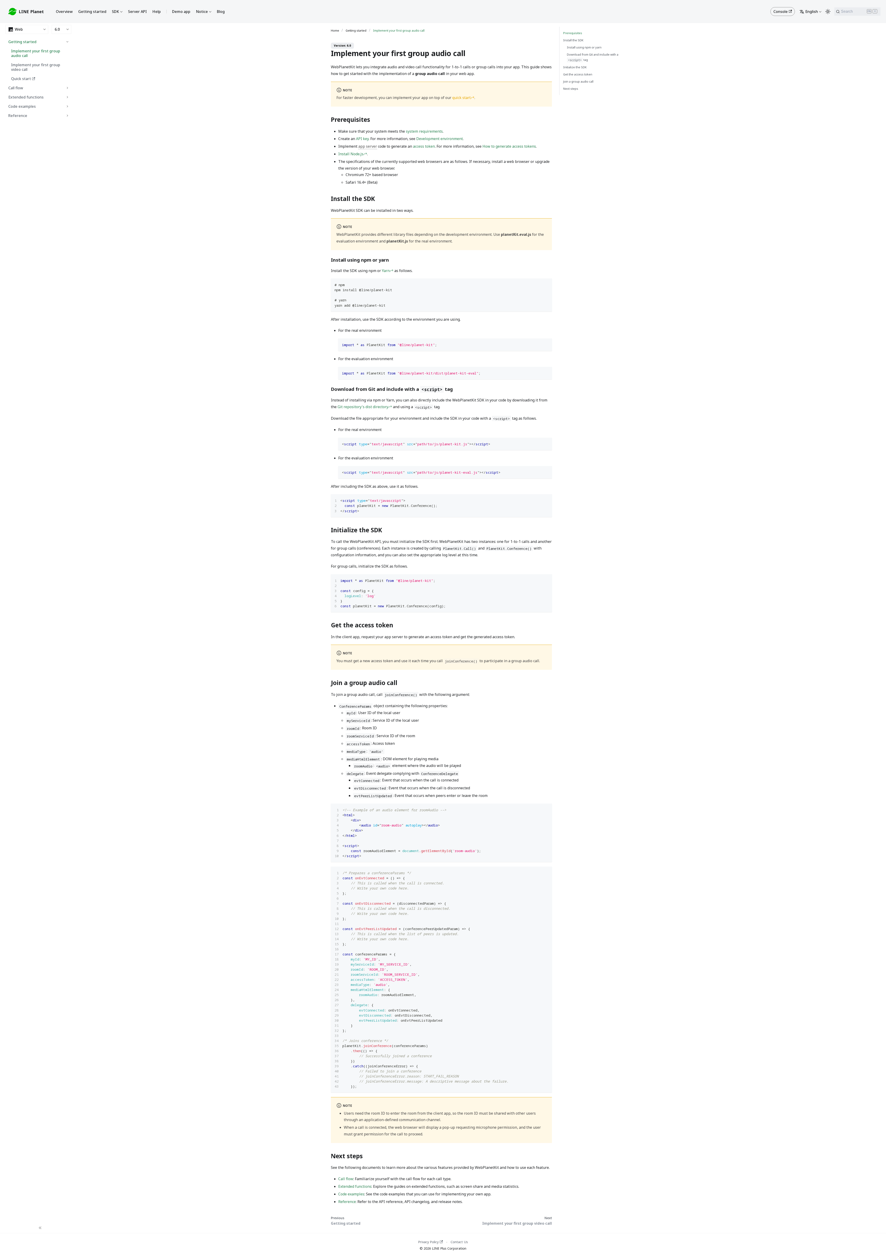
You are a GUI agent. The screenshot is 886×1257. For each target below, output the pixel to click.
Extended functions (26, 97)
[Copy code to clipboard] (546, 284)
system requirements (424, 131)
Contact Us (459, 1242)
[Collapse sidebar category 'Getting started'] (67, 42)
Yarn (386, 270)
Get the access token (577, 74)
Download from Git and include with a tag (592, 57)
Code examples (22, 106)
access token (424, 146)
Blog (221, 11)
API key (362, 138)
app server (367, 146)
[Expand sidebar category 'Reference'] (67, 115)
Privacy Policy (428, 1242)
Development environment (439, 138)
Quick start (21, 78)
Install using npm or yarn (584, 47)
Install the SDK (573, 40)
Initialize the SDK (575, 67)
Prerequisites (572, 33)
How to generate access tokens (509, 146)
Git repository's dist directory (363, 406)
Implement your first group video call (35, 67)
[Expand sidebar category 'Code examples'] (67, 106)
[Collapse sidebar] (40, 1228)
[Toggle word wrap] (538, 500)
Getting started (92, 11)
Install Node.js (350, 153)
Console (780, 11)
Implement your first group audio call (35, 53)
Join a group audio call (578, 81)
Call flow (15, 87)
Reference (17, 115)
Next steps (570, 89)
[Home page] (336, 30)
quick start (461, 97)
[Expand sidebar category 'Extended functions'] (67, 97)
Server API (137, 11)
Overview (64, 11)
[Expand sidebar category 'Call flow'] (67, 88)
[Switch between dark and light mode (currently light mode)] (828, 11)
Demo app (181, 11)
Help (156, 11)
